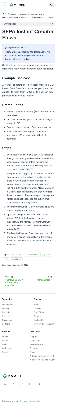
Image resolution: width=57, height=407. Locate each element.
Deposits (6, 312)
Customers (7, 320)
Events (5, 336)
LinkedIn (5, 384)
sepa (5, 259)
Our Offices (39, 312)
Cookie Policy (35, 401)
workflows (16, 259)
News (4, 344)
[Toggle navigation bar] (4, 4)
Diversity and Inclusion (44, 324)
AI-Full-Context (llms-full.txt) (42, 360)
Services (6, 316)
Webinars (6, 348)
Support (33, 336)
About (36, 304)
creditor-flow (32, 254)
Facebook (22, 384)
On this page (10, 23)
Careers (37, 308)
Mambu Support (36, 55)
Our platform (8, 304)
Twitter (13, 384)
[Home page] (3, 14)
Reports (5, 352)
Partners (6, 324)
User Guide (35, 340)
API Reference (36, 344)
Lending (6, 308)
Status (32, 352)
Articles (5, 340)
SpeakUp (38, 316)
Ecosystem (35, 348)
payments (46, 254)
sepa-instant (17, 254)
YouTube (30, 384)
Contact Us (39, 320)
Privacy (23, 401)
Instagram (39, 384)
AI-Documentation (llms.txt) (42, 356)
